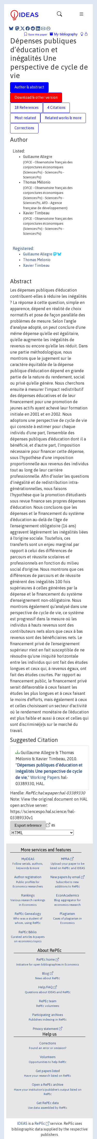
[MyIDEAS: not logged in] (83, 34)
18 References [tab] (26, 107)
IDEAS (22, 1123)
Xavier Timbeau (36, 265)
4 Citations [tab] (56, 107)
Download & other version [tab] (36, 97)
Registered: (23, 248)
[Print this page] (48, 28)
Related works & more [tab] (63, 118)
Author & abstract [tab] (29, 87)
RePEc (40, 1123)
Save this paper (37, 34)
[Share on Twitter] (22, 28)
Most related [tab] (25, 118)
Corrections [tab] (24, 128)
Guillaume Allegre (38, 254)
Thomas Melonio (36, 260)
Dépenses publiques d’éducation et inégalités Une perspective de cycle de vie (49, 771)
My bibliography (65, 34)
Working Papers (45, 777)
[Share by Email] (43, 28)
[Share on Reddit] (33, 28)
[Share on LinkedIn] (38, 28)
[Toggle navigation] (59, 15)
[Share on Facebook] (28, 28)
